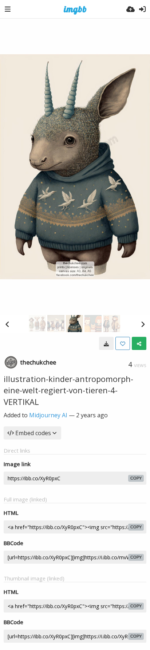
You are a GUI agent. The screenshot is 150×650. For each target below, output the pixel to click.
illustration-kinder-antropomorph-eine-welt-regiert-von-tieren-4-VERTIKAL (68, 390)
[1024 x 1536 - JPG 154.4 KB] (106, 343)
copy (136, 478)
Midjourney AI (48, 415)
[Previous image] (7, 324)
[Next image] (142, 324)
